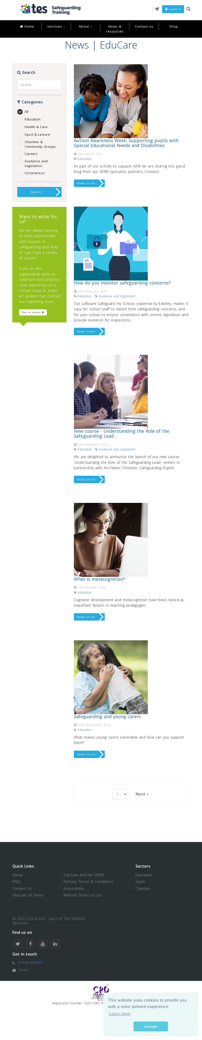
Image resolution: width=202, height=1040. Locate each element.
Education (33, 119)
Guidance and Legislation (36, 163)
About (17, 875)
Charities (143, 888)
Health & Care (36, 127)
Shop (173, 26)
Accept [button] (150, 1026)
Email (23, 970)
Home (28, 26)
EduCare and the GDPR (84, 875)
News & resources (115, 28)
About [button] (84, 26)
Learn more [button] (120, 1014)
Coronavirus (35, 173)
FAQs (16, 881)
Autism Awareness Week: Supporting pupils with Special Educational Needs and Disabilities (126, 142)
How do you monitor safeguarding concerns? (122, 283)
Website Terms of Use (83, 895)
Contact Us (22, 888)
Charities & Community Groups (40, 144)
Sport (140, 881)
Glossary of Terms (28, 895)
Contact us (144, 26)
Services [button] (55, 26)
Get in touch (32, 312)
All (27, 111)
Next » (142, 794)
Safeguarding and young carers (107, 716)
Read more (86, 183)
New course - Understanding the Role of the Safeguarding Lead (121, 433)
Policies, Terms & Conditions (88, 881)
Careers (31, 153)
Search (36, 192)
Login (173, 9)
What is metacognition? (99, 579)
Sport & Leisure (37, 134)
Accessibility (74, 888)
